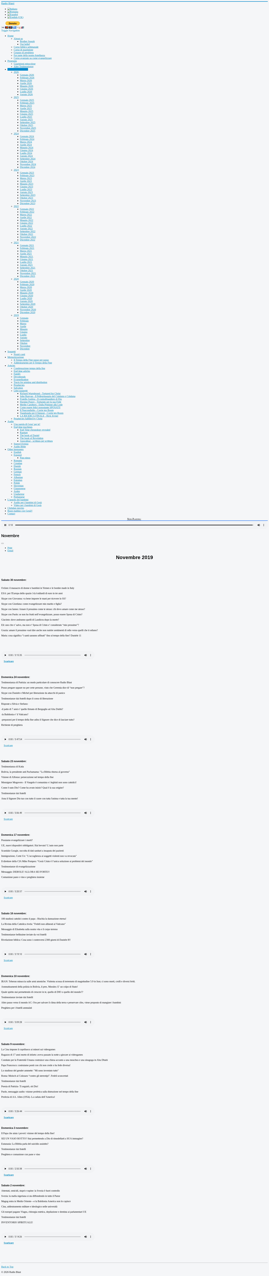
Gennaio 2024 (27, 136)
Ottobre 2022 (26, 234)
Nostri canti (19, 354)
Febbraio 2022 (27, 212)
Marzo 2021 (26, 251)
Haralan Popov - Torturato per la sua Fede (40, 402)
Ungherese (19, 494)
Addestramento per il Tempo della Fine (33, 362)
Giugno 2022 (26, 223)
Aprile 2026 (26, 83)
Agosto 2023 (26, 192)
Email (10, 550)
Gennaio (24, 318)
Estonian (18, 480)
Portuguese (19, 497)
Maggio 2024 (26, 147)
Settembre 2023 (27, 195)
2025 (16, 97)
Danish (17, 466)
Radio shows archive (17, 69)
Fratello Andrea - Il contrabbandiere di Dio (41, 399)
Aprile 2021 (26, 253)
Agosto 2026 (26, 94)
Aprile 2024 (26, 144)
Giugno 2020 (26, 295)
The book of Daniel (29, 435)
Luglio (23, 334)
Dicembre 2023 (27, 203)
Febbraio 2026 (27, 77)
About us (18, 38)
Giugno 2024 (26, 150)
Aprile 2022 (26, 217)
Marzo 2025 (26, 105)
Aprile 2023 (26, 181)
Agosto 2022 (26, 228)
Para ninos (25, 457)
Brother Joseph (27, 41)
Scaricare (9, 661)
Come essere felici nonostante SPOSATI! (40, 407)
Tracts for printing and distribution (30, 382)
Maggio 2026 (26, 86)
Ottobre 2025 (26, 125)
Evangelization (21, 379)
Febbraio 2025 (27, 103)
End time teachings (23, 427)
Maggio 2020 (26, 293)
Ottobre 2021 (26, 270)
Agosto (23, 337)
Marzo (23, 323)
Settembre (25, 340)
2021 (16, 242)
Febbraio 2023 (27, 175)
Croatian (18, 463)
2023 (16, 170)
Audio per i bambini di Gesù (28, 502)
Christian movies (15, 508)
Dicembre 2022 (27, 239)
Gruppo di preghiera (24, 52)
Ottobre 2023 (26, 198)
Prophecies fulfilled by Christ (28, 418)
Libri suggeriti (21, 390)
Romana (18, 460)
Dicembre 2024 (27, 167)
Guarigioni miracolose (24, 63)
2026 (16, 72)
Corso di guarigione (23, 49)
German (18, 471)
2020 (16, 279)
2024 (16, 133)
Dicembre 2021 (27, 276)
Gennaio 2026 (27, 75)
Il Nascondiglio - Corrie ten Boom (37, 410)
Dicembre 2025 (27, 130)
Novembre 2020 (28, 309)
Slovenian (19, 485)
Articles (11, 365)
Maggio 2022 (26, 220)
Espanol (18, 455)
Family (17, 374)
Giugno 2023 (26, 186)
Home (10, 35)
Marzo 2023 (26, 178)
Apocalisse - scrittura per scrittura (36, 441)
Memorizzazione (15, 357)
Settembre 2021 (27, 267)
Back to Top (7, 1266)
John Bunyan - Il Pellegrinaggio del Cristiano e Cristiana (47, 396)
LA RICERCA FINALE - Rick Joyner (39, 416)
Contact (11, 513)
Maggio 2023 (26, 184)
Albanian (18, 477)
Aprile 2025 (26, 108)
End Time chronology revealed (35, 429)
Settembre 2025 (27, 122)
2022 (16, 206)
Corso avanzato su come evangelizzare (33, 58)
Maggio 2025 (26, 111)
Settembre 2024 (27, 158)
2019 (16, 315)
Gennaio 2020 (27, 281)
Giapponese (19, 488)
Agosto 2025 (26, 119)
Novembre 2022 (28, 237)
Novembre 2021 (28, 273)
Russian (17, 469)
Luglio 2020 (26, 298)
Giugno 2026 (26, 89)
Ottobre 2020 (26, 307)
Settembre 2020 (27, 304)
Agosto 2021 (26, 265)
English (17, 452)
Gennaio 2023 (27, 172)
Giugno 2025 (26, 114)
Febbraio (24, 321)
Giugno (23, 332)
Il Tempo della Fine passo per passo (31, 360)
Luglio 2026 (26, 91)
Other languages (15, 449)
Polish (17, 483)
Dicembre (25, 348)
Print (9, 547)
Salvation (18, 388)
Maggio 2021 (26, 256)
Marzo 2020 (26, 287)
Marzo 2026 (26, 80)
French (17, 474)
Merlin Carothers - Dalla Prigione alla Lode (41, 404)
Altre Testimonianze (23, 66)
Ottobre (23, 343)
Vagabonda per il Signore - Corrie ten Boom (41, 413)
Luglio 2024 (26, 153)
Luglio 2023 (26, 189)
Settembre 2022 (27, 231)
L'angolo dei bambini (17, 499)
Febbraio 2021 (27, 248)
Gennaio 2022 (27, 209)
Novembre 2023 (28, 200)
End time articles (22, 371)
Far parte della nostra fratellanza (29, 55)
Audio (10, 421)
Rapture (24, 432)
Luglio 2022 (26, 225)
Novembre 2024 (28, 164)
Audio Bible (20, 446)
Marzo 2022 (26, 214)
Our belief (25, 44)
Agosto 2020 (26, 301)
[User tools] (2, 543)
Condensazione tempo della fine (29, 368)
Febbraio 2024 (27, 139)
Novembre (25, 346)
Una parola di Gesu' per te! (27, 424)
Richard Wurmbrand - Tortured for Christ (40, 393)
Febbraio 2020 (27, 284)
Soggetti (11, 351)
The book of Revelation (31, 438)
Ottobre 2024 (26, 161)
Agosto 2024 (26, 156)
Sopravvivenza (21, 443)
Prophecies (19, 385)
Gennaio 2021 (27, 245)
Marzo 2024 (26, 142)
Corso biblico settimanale (26, 47)
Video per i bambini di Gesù (27, 505)
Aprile (23, 326)
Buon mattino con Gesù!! (19, 511)
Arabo (17, 491)
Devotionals (20, 376)
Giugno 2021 (26, 259)
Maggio (24, 329)
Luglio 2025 (26, 117)
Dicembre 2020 (27, 312)
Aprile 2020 (26, 290)
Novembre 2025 (28, 128)
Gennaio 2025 (27, 100)
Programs (12, 61)
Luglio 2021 (26, 262)
